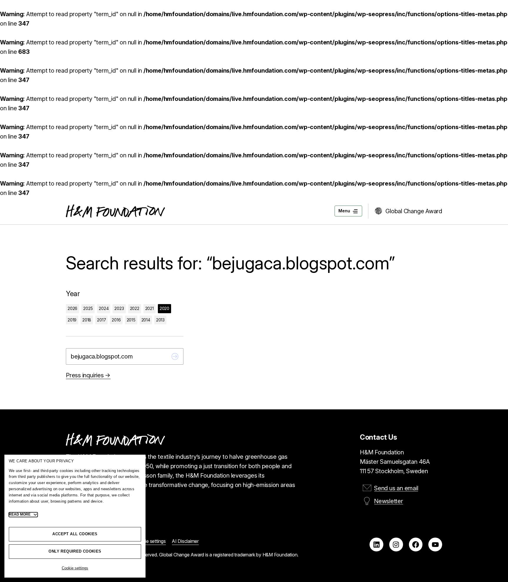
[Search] (175, 356)
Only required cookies (75, 551)
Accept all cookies (74, 534)
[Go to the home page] (115, 211)
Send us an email (396, 488)
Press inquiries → (88, 375)
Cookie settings (75, 568)
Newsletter (388, 501)
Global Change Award (413, 211)
